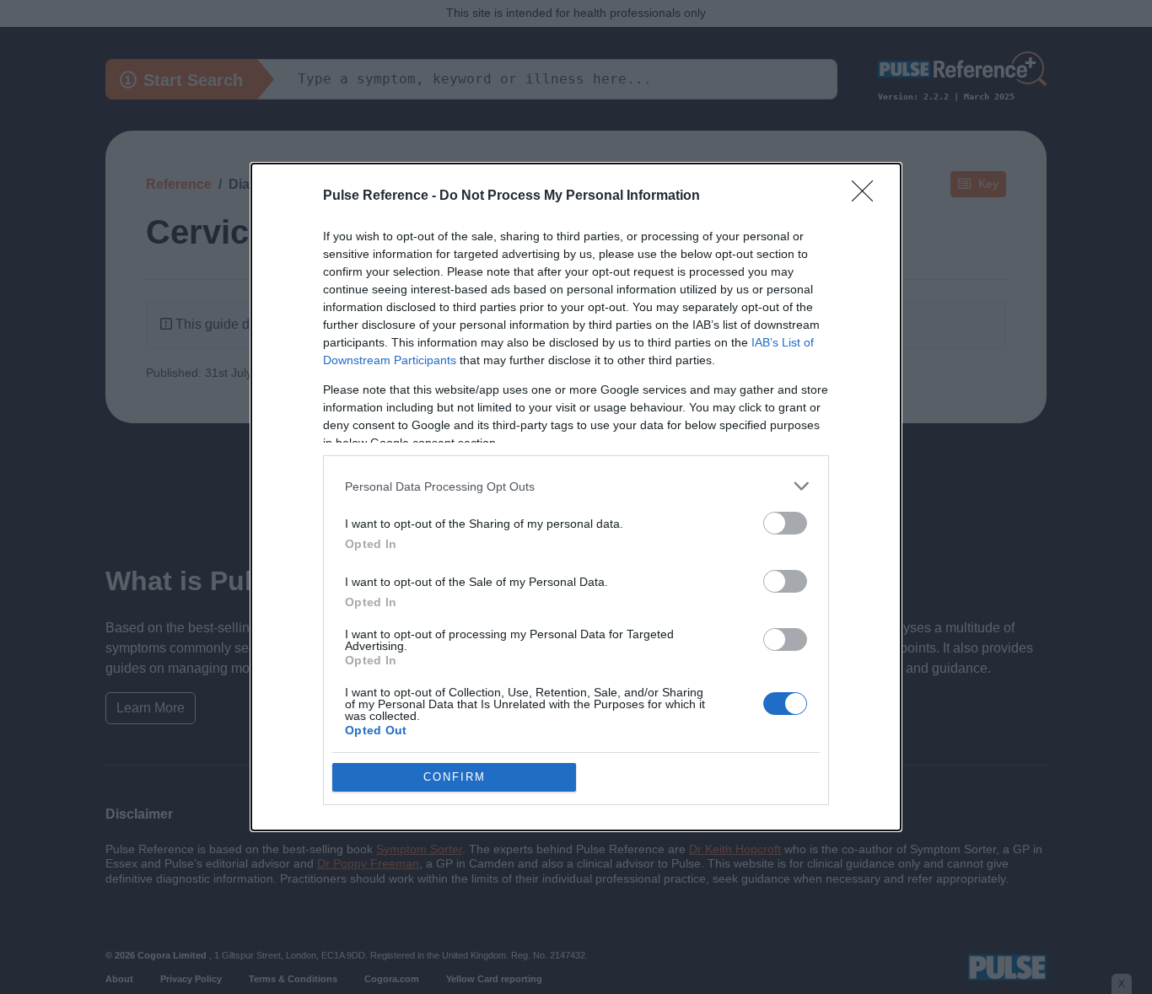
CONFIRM (454, 777)
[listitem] (576, 486)
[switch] (785, 523)
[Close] (868, 196)
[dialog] (576, 497)
